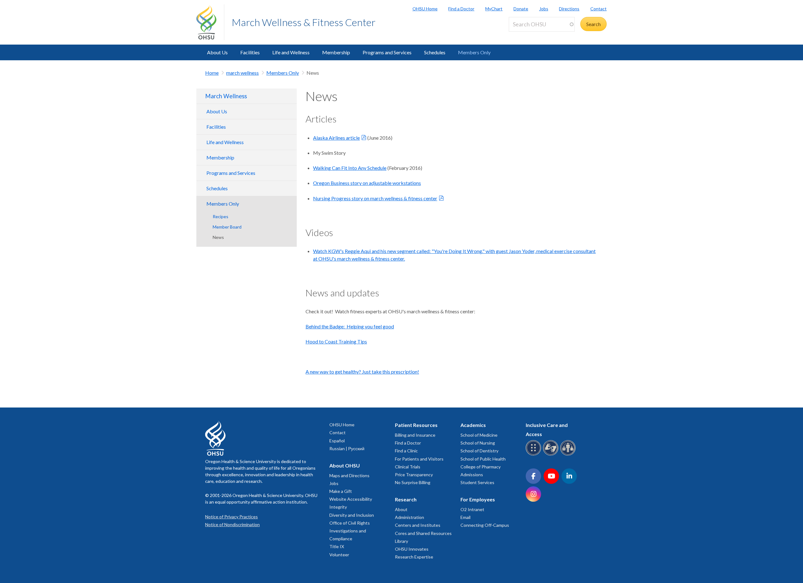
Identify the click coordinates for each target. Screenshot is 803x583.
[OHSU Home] (210, 22)
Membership (336, 52)
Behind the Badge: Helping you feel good (350, 326)
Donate (520, 8)
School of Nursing (477, 442)
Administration (409, 517)
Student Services (477, 482)
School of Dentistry (479, 450)
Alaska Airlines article (336, 138)
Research (406, 499)
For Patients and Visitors (419, 459)
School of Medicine (478, 435)
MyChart (494, 8)
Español (337, 440)
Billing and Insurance (415, 435)
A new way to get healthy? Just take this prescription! (362, 372)
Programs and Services (387, 52)
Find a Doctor (461, 8)
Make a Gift (340, 491)
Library (401, 541)
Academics (473, 425)
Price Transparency (414, 474)
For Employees (477, 499)
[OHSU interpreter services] (568, 454)
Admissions (471, 474)
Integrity (338, 507)
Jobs (543, 8)
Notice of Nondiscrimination (232, 524)
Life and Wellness (291, 52)
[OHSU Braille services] (534, 454)
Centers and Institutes (417, 525)
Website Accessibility (350, 499)
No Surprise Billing (412, 482)
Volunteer (339, 554)
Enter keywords (528, 35)
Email (465, 517)
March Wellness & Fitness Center (303, 22)
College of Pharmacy (480, 466)
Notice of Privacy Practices (231, 516)
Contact (598, 8)
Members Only (474, 52)
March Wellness (226, 96)
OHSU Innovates (411, 549)
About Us (217, 52)
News (218, 237)
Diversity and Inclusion (351, 515)
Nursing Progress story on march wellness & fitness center (375, 198)
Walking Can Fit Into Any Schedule (349, 168)
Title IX (336, 546)
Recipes (220, 216)
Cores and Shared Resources (423, 533)
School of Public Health (483, 459)
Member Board (227, 226)
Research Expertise (414, 556)
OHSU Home (425, 8)
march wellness (242, 73)
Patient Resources (416, 425)
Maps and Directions (349, 475)
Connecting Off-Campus (484, 525)
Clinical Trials (407, 466)
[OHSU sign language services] (551, 454)
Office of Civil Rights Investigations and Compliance (349, 530)
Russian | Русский (346, 448)
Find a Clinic (406, 450)
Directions (569, 8)
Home (212, 73)
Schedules (434, 52)
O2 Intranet (472, 509)
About (401, 509)
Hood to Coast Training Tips (336, 341)
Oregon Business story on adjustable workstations (367, 183)
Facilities (250, 52)
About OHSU (344, 465)
